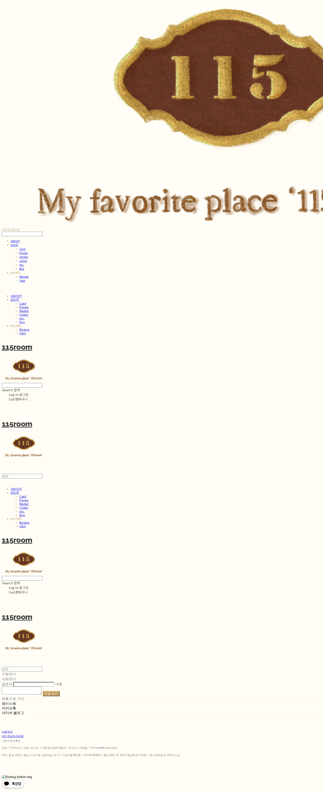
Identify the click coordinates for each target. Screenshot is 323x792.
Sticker (23, 257)
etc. (21, 265)
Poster (23, 253)
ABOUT (15, 241)
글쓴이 (7, 684)
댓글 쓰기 (51, 693)
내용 (58, 684)
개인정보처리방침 (13, 736)
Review (24, 277)
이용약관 (7, 732)
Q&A (22, 281)
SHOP (14, 245)
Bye (21, 269)
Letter (23, 261)
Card (22, 249)
